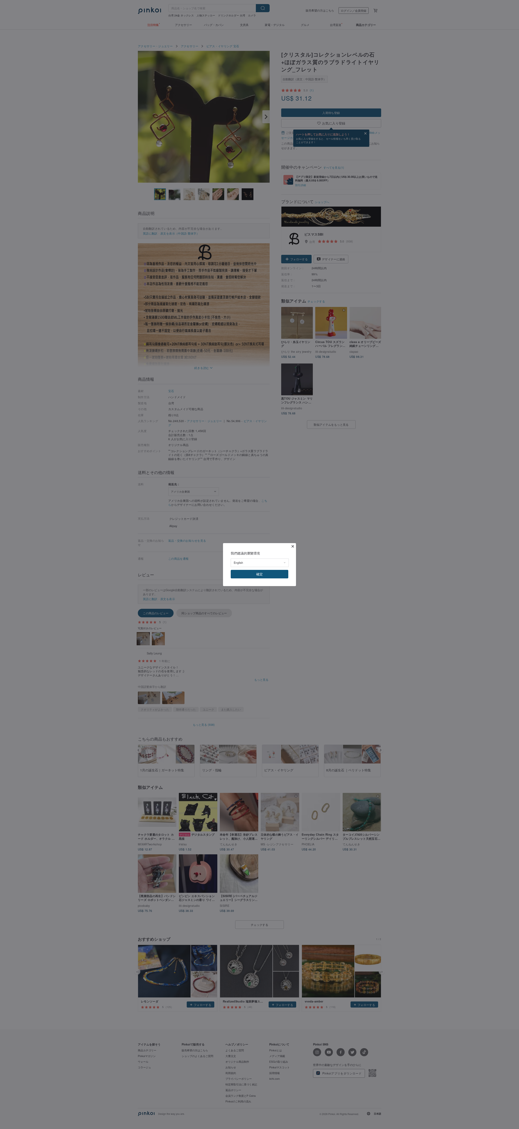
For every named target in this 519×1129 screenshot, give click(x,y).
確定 (259, 574)
